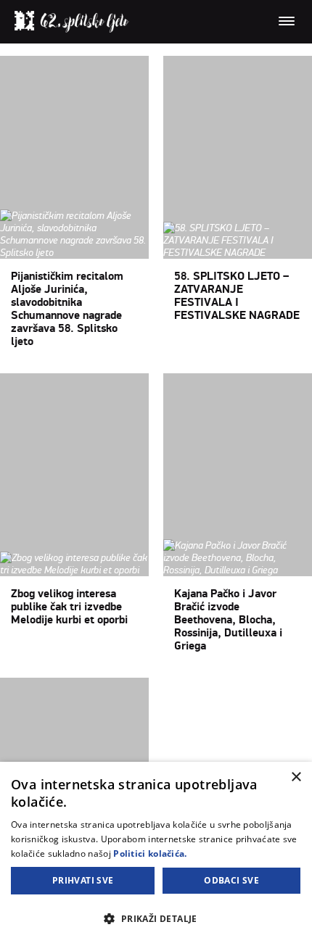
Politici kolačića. (149, 853)
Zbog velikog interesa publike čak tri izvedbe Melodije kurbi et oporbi (69, 606)
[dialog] (156, 852)
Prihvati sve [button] (83, 880)
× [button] (295, 777)
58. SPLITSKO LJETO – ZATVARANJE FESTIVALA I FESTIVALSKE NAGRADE (237, 296)
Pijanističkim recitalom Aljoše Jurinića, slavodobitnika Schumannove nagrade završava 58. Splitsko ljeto (67, 309)
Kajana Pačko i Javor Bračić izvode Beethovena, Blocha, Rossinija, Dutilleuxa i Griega (228, 619)
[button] (156, 918)
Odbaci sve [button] (231, 880)
